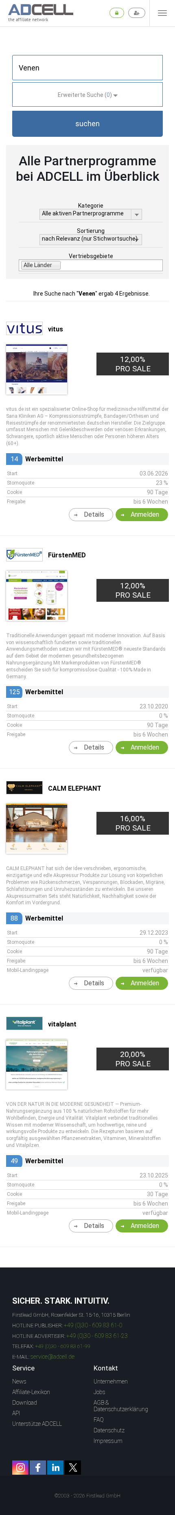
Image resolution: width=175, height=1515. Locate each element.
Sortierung (91, 231)
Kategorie (90, 205)
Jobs (99, 1392)
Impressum (108, 1441)
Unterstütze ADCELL (37, 1424)
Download (24, 1402)
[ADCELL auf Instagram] (20, 1467)
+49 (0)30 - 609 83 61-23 (97, 1336)
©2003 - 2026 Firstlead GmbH (87, 1496)
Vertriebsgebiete (91, 256)
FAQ (99, 1419)
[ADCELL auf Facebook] (38, 1467)
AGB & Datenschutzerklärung (121, 1405)
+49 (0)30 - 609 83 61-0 (93, 1325)
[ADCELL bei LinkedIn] (55, 1467)
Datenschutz (109, 1430)
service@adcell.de (52, 1356)
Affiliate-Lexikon (31, 1392)
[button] (87, 124)
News (19, 1381)
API (16, 1413)
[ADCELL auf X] (73, 1467)
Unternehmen (111, 1381)
